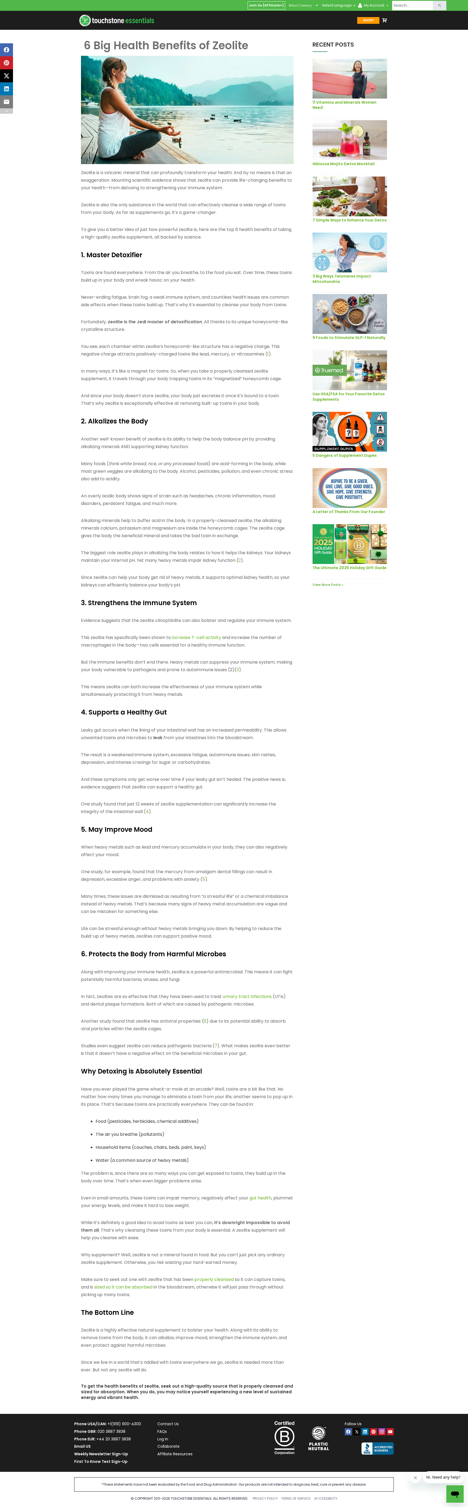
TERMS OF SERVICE (296, 1498)
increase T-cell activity (196, 637)
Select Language (337, 5)
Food (101, 1121)
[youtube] (390, 1431)
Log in (162, 1439)
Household (107, 1147)
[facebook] (348, 1431)
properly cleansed (214, 1279)
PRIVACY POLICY (265, 1498)
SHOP (368, 20)
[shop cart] (384, 20)
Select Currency (300, 5)
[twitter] (356, 1431)
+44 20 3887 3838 (113, 1439)
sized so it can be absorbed (123, 1287)
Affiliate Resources (175, 1454)
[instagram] (381, 1431)
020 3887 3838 (111, 1431)
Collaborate (168, 1446)
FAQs (162, 1431)
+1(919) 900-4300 (124, 1424)
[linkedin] (365, 1431)
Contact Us (168, 1424)
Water (102, 1160)
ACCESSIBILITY (325, 1498)
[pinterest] (373, 1431)
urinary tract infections (247, 996)
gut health (260, 1198)
